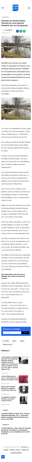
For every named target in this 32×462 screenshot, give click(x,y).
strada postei (7, 344)
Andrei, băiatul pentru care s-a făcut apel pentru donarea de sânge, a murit (10, 378)
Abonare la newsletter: (12, 329)
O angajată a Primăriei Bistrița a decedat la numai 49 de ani (8, 399)
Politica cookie (14, 450)
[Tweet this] (20, 31)
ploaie (22, 341)
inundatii (6, 341)
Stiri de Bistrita (8, 30)
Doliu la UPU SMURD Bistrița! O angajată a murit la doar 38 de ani (8, 388)
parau (14, 341)
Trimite (25, 332)
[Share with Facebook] (17, 31)
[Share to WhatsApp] (24, 31)
